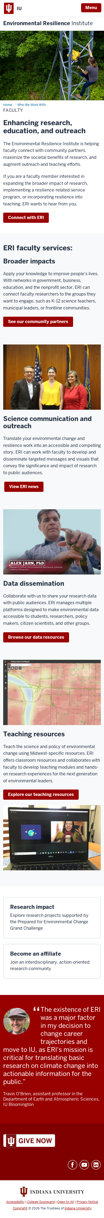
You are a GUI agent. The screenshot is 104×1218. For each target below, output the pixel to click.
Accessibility (15, 1202)
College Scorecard (41, 1202)
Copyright (20, 1208)
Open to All (65, 1202)
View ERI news (24, 486)
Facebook (72, 1165)
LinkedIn (96, 1165)
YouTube (84, 1165)
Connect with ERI (26, 217)
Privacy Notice (87, 1202)
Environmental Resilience (48, 23)
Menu (91, 7)
